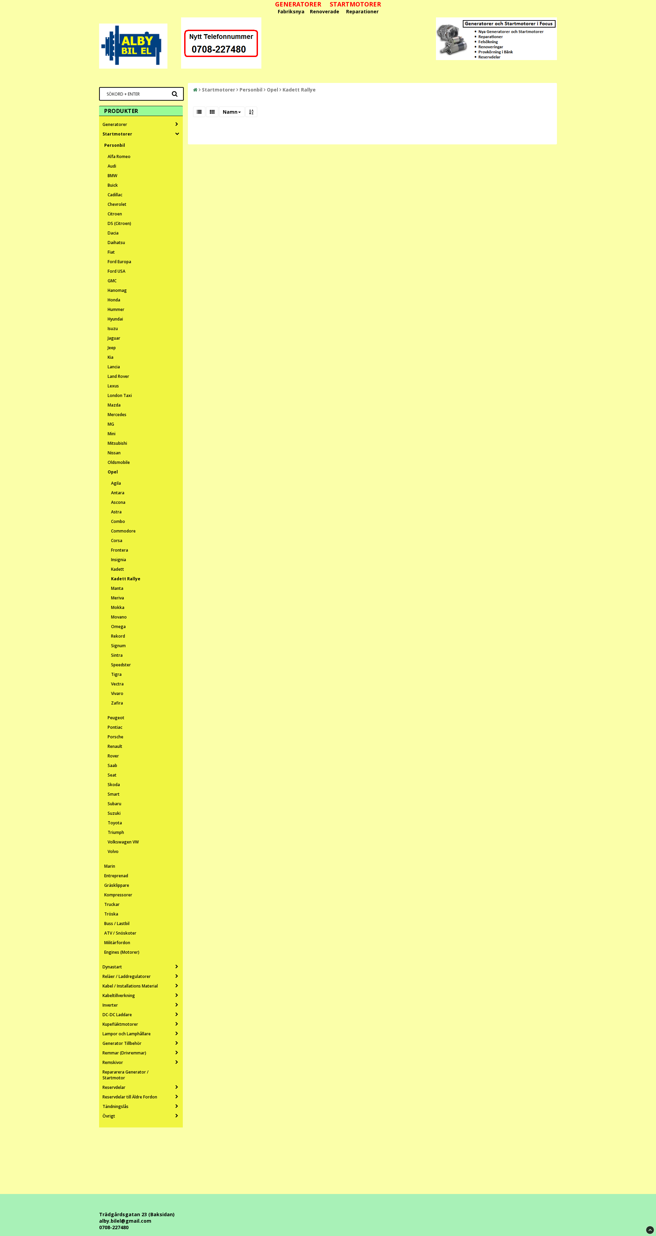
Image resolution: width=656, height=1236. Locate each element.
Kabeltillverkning (118, 995)
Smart (114, 794)
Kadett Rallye (125, 579)
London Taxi (120, 395)
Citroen (115, 214)
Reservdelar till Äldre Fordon (129, 1097)
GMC (112, 281)
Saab (112, 765)
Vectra (117, 684)
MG (111, 424)
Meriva (117, 598)
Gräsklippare (116, 885)
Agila (116, 483)
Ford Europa (119, 262)
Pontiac (115, 727)
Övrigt (108, 1116)
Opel (113, 472)
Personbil (114, 145)
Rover (113, 756)
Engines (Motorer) (121, 952)
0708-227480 (113, 1227)
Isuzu (113, 328)
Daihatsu (116, 242)
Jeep (112, 348)
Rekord (118, 636)
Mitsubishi (117, 443)
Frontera (119, 550)
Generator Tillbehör (121, 1043)
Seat (112, 775)
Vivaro (117, 693)
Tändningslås (115, 1106)
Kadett (117, 569)
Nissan (114, 453)
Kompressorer (118, 895)
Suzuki (114, 813)
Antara (117, 493)
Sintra (117, 655)
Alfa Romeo (119, 156)
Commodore (123, 531)
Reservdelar (113, 1087)
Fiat (111, 252)
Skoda (114, 784)
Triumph (116, 832)
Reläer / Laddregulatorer (126, 976)
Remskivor (112, 1062)
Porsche (115, 737)
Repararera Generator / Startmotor (125, 1075)
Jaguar (114, 338)
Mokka (117, 607)
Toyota (115, 823)
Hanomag (117, 290)
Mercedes (117, 414)
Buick (113, 185)
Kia (110, 357)
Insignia (118, 560)
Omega (118, 626)
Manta (117, 588)
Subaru (114, 804)
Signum (118, 646)
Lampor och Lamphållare (126, 1034)
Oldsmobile (119, 462)
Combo (118, 521)
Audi (112, 166)
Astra (116, 512)
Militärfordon (117, 943)
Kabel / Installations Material (130, 986)
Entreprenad (116, 876)
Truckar (112, 904)
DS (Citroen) (119, 223)
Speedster (121, 665)
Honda (114, 300)
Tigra (116, 674)
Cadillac (115, 195)
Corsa (116, 540)
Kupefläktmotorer (120, 1024)
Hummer (116, 309)
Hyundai (115, 319)
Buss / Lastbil (116, 923)
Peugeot (116, 718)
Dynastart (112, 967)
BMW (112, 176)
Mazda (114, 405)
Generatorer (114, 124)
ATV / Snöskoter (120, 933)
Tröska (111, 914)
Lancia (114, 367)
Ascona (118, 502)
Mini (111, 434)
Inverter (110, 1005)
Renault (115, 746)
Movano (119, 617)
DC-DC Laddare (117, 1015)
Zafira (117, 703)
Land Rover (118, 376)
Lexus (113, 386)
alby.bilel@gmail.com (125, 1221)
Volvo (113, 851)
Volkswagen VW (123, 842)
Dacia (113, 233)
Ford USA (116, 271)
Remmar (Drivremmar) (124, 1053)
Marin (109, 866)
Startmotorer (117, 134)
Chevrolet (117, 204)
